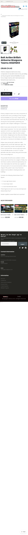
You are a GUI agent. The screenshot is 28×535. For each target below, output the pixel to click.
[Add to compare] (18, 94)
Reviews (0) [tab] (4, 109)
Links (25, 1)
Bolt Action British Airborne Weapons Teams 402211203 (11, 60)
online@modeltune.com (7, 269)
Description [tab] (4, 106)
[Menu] (23, 6)
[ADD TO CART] (11, 206)
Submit (22, 244)
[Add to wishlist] (14, 94)
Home (1, 14)
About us (3, 278)
